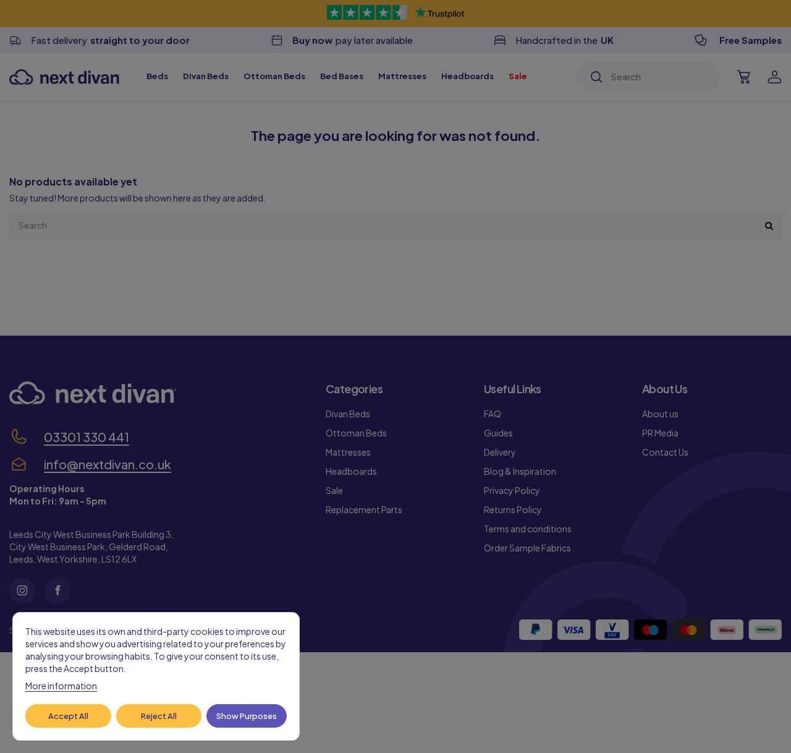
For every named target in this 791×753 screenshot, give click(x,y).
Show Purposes (246, 716)
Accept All (68, 716)
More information (61, 685)
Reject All (159, 716)
